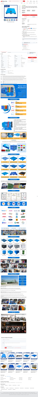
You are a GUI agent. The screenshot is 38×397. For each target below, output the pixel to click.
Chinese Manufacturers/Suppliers (12, 392)
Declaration (25, 394)
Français (11, 393)
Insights (34, 392)
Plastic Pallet (2, 377)
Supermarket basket (12, 379)
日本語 (25, 393)
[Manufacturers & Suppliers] (4, 1)
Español (7, 393)
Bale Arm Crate (2, 379)
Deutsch (18, 393)
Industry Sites (23, 392)
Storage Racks (6, 385)
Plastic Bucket (29, 378)
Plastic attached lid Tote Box (3, 378)
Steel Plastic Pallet (9, 389)
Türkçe (30, 393)
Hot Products (4, 392)
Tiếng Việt (32, 393)
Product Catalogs (9, 376)
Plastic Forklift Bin (20, 379)
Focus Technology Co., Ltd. (15, 394)
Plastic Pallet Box (11, 377)
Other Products (29, 379)
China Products (7, 392)
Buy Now (32, 57)
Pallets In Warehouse (14, 385)
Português (9, 393)
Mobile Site (32, 392)
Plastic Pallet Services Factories (4, 389)
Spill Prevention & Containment (12, 378)
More (1, 390)
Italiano (16, 393)
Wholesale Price (20, 392)
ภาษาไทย (28, 393)
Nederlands (20, 393)
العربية (22, 393)
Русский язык (14, 393)
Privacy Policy (28, 394)
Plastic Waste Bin (20, 377)
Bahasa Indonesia (35, 393)
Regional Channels (26, 392)
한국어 (23, 393)
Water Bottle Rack (20, 378)
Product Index (29, 392)
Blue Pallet (19, 385)
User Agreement (22, 394)
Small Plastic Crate (30, 377)
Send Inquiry (32, 59)
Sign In (23, 49)
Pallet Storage (10, 385)
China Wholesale (16, 392)
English (5, 393)
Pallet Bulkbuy (14, 389)
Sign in (36, 1)
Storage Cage (2, 385)
